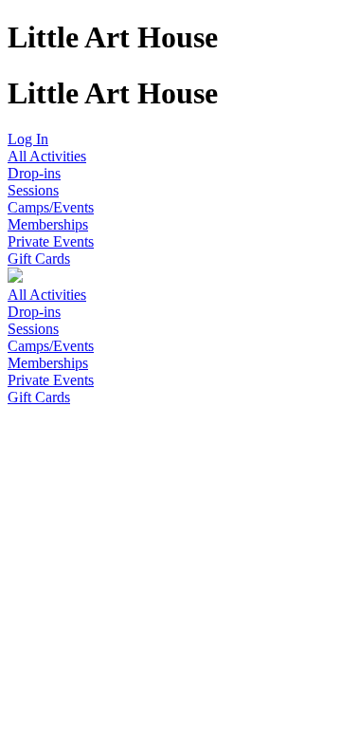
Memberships (48, 224)
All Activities (47, 156)
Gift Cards (39, 258)
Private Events (51, 241)
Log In (28, 139)
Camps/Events (51, 207)
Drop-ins (34, 173)
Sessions (33, 190)
